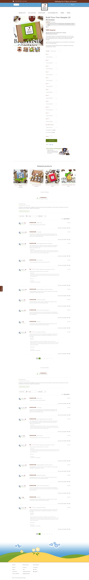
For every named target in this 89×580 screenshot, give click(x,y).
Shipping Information (26, 573)
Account (67, 4)
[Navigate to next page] (52, 358)
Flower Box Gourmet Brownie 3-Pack (68, 184)
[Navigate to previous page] (37, 358)
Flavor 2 (47, 60)
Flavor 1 (47, 54)
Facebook (35, 567)
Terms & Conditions (15, 573)
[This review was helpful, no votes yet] (67, 228)
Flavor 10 (47, 107)
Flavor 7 (47, 89)
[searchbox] (22, 216)
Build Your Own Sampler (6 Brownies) (52, 184)
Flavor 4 (47, 71)
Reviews (62, 12)
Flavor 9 (47, 101)
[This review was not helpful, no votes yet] (69, 228)
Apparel (68, 12)
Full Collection (32, 12)
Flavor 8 (47, 95)
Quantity (47, 136)
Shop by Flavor (41, 12)
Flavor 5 (47, 77)
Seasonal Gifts (22, 12)
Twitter (35, 569)
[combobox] (32, 216)
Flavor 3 (47, 66)
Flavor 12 (47, 118)
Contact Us (24, 567)
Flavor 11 (47, 112)
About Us (13, 567)
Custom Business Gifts (53, 12)
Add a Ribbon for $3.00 (49, 124)
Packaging (47, 50)
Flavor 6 (47, 83)
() (72, 4)
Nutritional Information (26, 571)
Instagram (36, 571)
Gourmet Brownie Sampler (36, 184)
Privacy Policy (14, 571)
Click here (47, 43)
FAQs (24, 569)
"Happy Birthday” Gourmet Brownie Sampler (20, 185)
